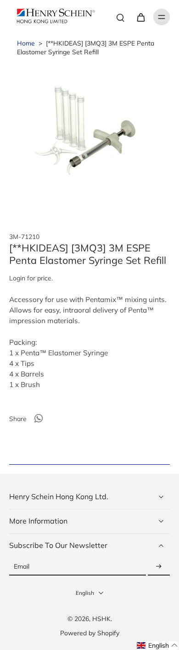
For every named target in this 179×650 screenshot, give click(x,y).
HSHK (101, 618)
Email (21, 566)
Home (26, 43)
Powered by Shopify (89, 633)
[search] (120, 17)
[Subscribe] (159, 567)
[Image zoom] (89, 138)
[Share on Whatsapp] (38, 418)
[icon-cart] (140, 17)
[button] (157, 645)
